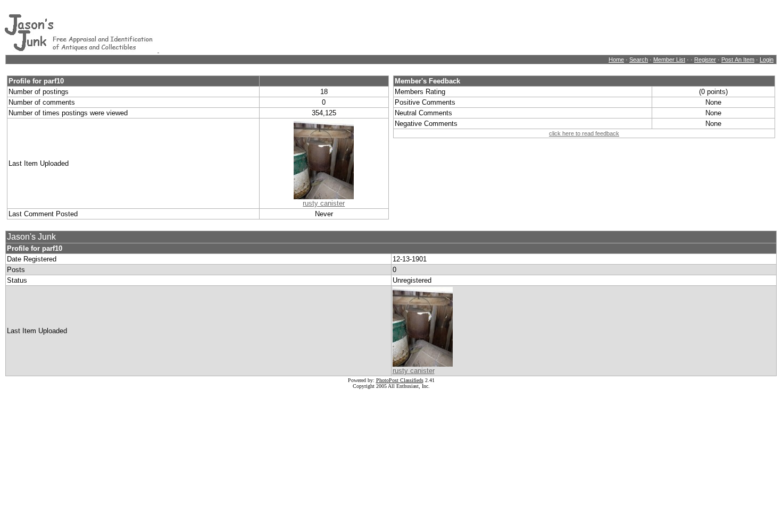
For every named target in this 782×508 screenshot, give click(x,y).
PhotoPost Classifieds (399, 380)
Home (616, 59)
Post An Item (737, 59)
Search (638, 59)
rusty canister (324, 203)
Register (705, 59)
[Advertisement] (352, 28)
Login (766, 59)
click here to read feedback (584, 133)
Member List (669, 59)
